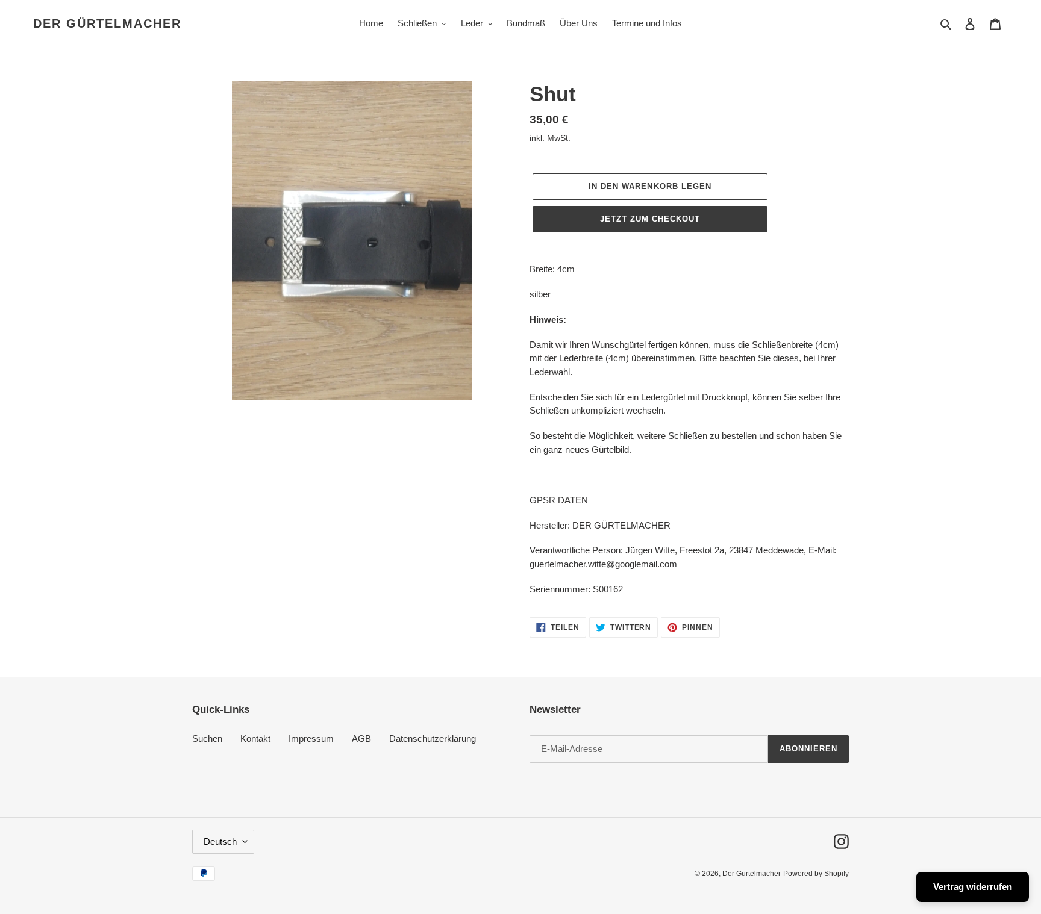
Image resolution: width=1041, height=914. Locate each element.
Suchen (207, 738)
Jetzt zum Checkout (650, 218)
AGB (361, 738)
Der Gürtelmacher (107, 23)
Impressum (311, 738)
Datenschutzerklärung (432, 738)
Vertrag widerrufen (972, 886)
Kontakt (255, 738)
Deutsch (220, 841)
